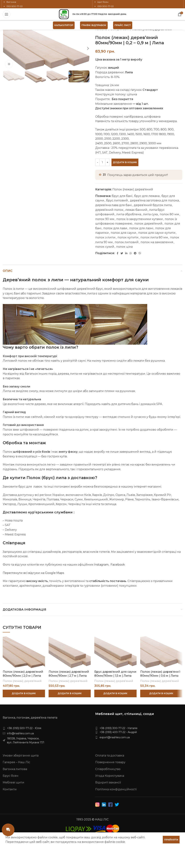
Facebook (117, 564)
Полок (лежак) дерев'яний (132, 189)
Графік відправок (93, 25)
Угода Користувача (109, 775)
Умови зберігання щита (20, 755)
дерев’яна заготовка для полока (154, 200)
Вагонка (11, 2)
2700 (125, 143)
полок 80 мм (169, 214)
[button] (24, 693)
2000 (99, 138)
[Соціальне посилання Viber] (139, 253)
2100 (107, 138)
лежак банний (136, 210)
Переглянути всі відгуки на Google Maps (33, 573)
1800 (162, 134)
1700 (155, 134)
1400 (130, 134)
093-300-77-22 (105, 6)
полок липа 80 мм (154, 237)
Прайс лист (123, 25)
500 (142, 129)
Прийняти (171, 839)
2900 (143, 143)
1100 (107, 134)
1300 (122, 134)
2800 (134, 143)
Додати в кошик (125, 162)
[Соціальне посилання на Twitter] (121, 253)
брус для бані (122, 196)
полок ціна (124, 246)
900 (171, 129)
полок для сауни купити (156, 232)
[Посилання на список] (46, 728)
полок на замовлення (157, 242)
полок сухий (104, 246)
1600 (146, 134)
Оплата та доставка (109, 755)
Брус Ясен (10, 775)
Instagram (101, 564)
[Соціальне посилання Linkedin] (126, 253)
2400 (99, 143)
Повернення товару (110, 762)
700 (156, 129)
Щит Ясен (102, 2)
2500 (107, 143)
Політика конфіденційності (116, 789)
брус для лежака (147, 196)
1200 (114, 134)
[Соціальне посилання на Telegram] (135, 253)
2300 (125, 138)
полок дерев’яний (148, 223)
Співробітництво (108, 769)
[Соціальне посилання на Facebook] (117, 253)
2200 (116, 138)
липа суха (150, 214)
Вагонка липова (15, 769)
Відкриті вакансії (108, 782)
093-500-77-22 (15, 6)
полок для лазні (141, 228)
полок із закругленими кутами (139, 219)
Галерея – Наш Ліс (16, 762)
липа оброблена (128, 214)
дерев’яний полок (109, 210)
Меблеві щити (13, 782)
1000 (98, 134)
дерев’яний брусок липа (153, 205)
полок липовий (127, 242)
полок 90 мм (104, 219)
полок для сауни (123, 232)
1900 (170, 134)
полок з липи (105, 237)
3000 (152, 143)
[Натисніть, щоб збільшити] (9, 64)
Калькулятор (63, 25)
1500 (138, 134)
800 (164, 129)
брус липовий (117, 200)
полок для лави (115, 228)
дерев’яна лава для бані (113, 205)
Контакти (10, 789)
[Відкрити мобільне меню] (6, 14)
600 (149, 129)
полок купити (127, 237)
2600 (116, 143)
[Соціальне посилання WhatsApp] (130, 253)
